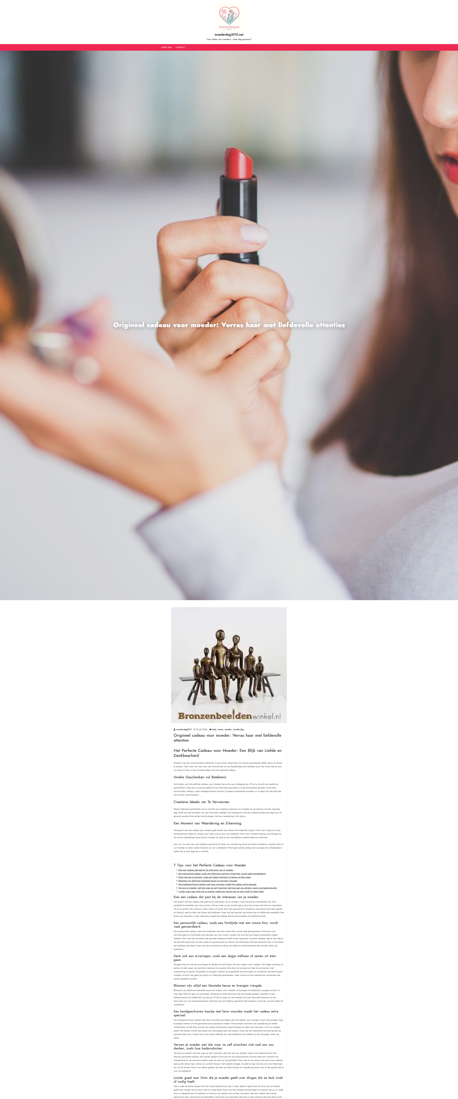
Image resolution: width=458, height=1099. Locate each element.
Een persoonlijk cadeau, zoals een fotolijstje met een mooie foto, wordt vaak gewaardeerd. (222, 873)
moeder (228, 729)
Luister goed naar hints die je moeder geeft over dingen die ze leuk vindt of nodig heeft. (221, 891)
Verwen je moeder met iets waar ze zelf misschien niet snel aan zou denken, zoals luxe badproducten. (227, 888)
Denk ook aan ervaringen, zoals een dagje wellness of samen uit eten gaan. (214, 877)
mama (220, 729)
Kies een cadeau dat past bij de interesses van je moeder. (206, 870)
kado (214, 729)
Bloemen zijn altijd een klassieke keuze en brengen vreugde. (207, 880)
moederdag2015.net (229, 34)
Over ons (166, 47)
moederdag (238, 729)
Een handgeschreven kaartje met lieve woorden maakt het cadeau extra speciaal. (217, 884)
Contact (181, 47)
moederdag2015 (184, 729)
